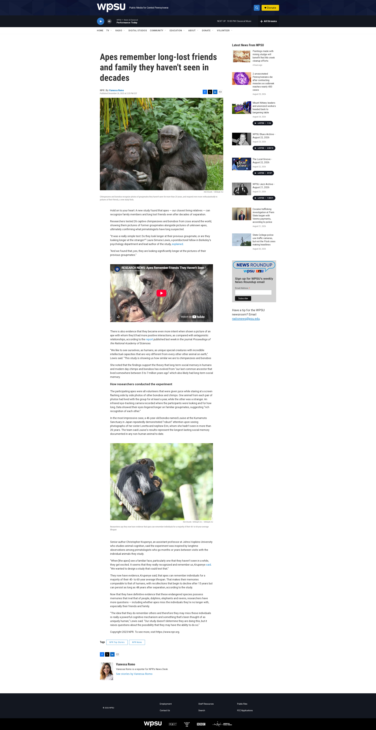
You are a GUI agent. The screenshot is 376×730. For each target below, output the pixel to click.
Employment (166, 704)
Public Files (242, 704)
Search (201, 710)
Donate (271, 7)
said (208, 564)
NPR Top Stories (117, 642)
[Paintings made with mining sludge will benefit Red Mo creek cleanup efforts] (241, 56)
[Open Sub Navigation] (111, 30)
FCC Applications (245, 710)
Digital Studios (138, 30)
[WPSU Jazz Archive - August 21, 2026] (241, 189)
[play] (100, 21)
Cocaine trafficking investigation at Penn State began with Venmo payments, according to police (263, 215)
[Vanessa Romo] (106, 671)
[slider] (114, 21)
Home (100, 30)
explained (177, 244)
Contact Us (165, 710)
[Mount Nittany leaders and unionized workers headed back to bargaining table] (241, 107)
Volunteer (223, 30)
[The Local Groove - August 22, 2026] (241, 164)
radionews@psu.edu (246, 318)
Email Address (242, 288)
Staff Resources (206, 704)
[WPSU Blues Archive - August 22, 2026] (241, 139)
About (192, 30)
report (149, 339)
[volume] (109, 21)
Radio (118, 30)
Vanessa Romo (116, 90)
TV (107, 30)
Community (156, 30)
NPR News (137, 642)
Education (176, 30)
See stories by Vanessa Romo (134, 674)
